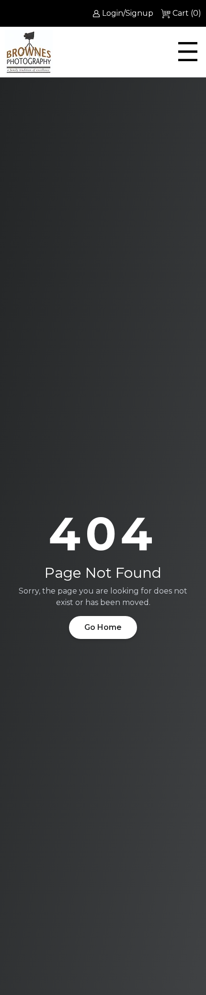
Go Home (103, 627)
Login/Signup (127, 13)
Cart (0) (186, 13)
